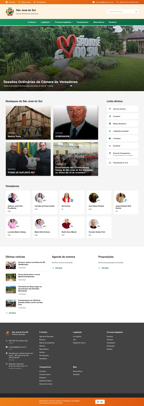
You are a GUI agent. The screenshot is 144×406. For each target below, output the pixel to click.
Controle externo (44, 374)
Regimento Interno (79, 343)
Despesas (42, 377)
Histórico (42, 346)
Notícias (42, 352)
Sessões (109, 349)
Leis (74, 339)
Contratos (42, 371)
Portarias (110, 339)
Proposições (111, 343)
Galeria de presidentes (47, 343)
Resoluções (111, 346)
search (136, 12)
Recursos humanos (45, 384)
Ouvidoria (76, 374)
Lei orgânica (77, 336)
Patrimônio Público (45, 381)
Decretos (110, 336)
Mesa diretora (44, 349)
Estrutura (42, 339)
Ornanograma (44, 355)
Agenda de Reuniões (46, 336)
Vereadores (43, 358)
